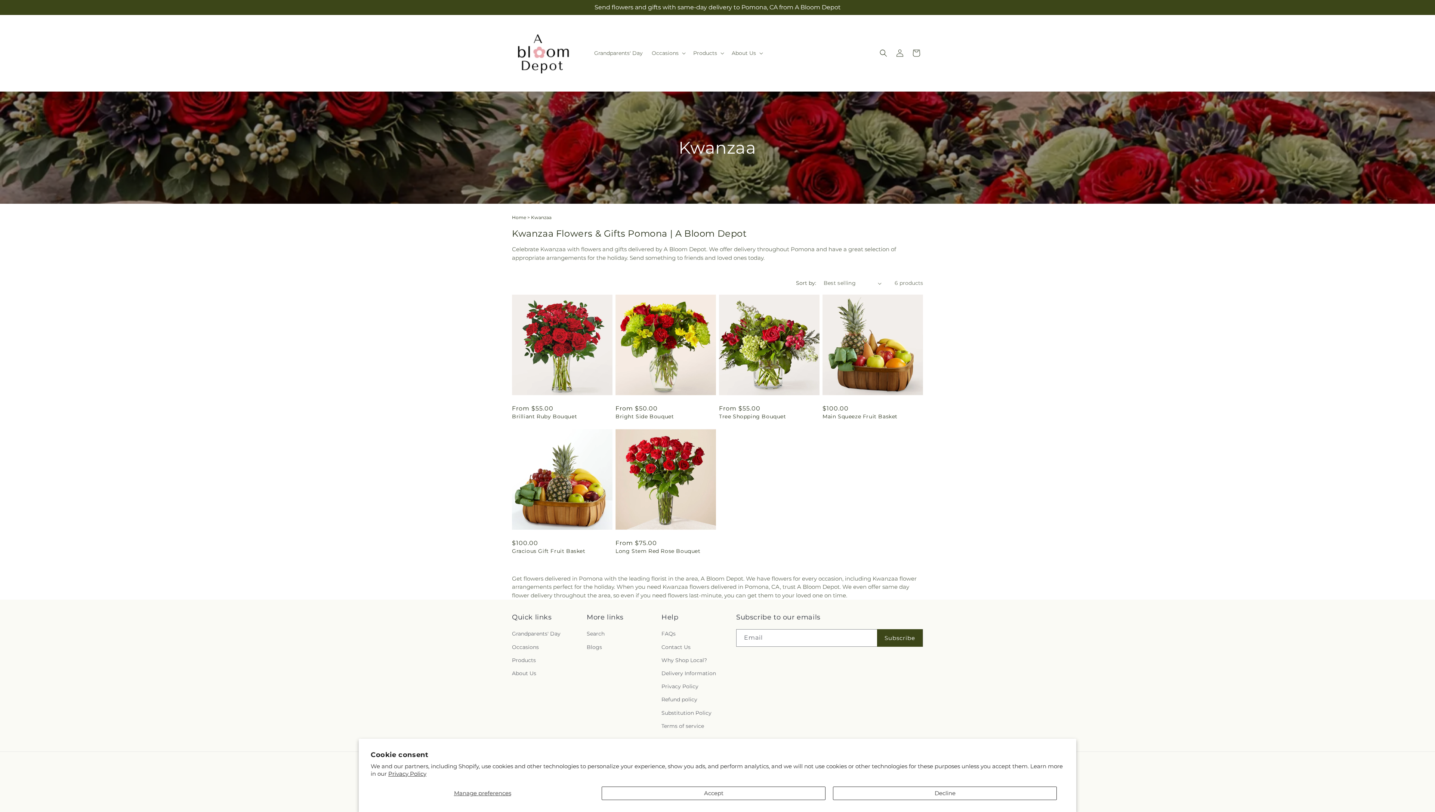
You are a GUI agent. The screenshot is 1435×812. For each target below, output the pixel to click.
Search (596, 634)
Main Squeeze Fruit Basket (860, 416)
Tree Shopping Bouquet (752, 416)
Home (519, 217)
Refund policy (679, 699)
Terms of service (682, 726)
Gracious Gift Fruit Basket (549, 551)
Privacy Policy (407, 773)
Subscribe (900, 638)
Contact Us (676, 647)
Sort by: (806, 283)
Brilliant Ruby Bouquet (544, 416)
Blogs (594, 647)
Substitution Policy (686, 713)
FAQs (668, 634)
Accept (713, 793)
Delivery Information (688, 673)
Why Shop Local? (684, 660)
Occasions (525, 647)
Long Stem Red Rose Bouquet (658, 551)
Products (524, 660)
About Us (524, 673)
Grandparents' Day (536, 634)
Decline (945, 793)
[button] (668, 53)
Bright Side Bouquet (644, 416)
